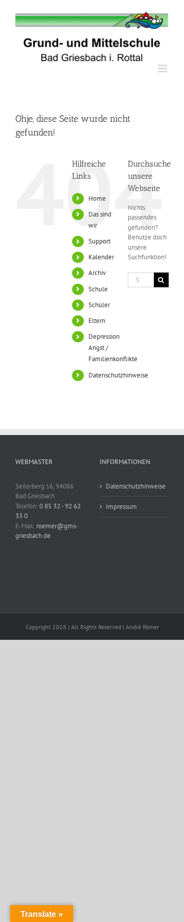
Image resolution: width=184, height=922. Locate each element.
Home (97, 198)
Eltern (96, 320)
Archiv (97, 272)
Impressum (121, 506)
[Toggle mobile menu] (163, 68)
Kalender (101, 257)
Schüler (99, 305)
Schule (98, 289)
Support (99, 241)
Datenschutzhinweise (118, 375)
